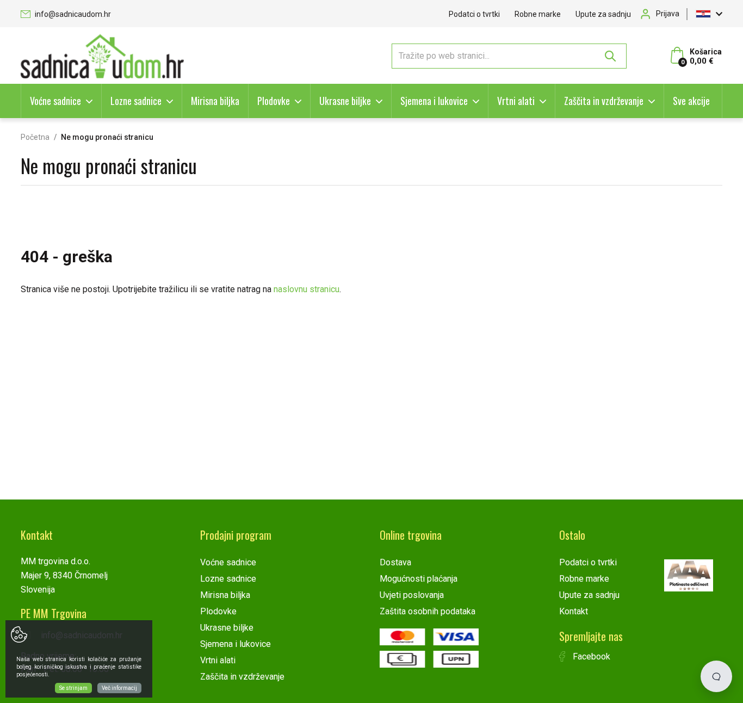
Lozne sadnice (136, 101)
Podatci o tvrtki (474, 14)
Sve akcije (691, 101)
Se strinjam (73, 688)
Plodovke (273, 101)
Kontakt (573, 611)
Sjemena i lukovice (434, 101)
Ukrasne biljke (345, 101)
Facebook (590, 656)
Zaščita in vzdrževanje (603, 101)
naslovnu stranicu (306, 289)
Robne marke (538, 14)
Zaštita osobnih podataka (427, 611)
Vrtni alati (516, 101)
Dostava (395, 562)
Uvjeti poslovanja (412, 595)
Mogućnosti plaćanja (418, 579)
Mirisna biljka (215, 101)
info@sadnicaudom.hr (72, 14)
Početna (35, 137)
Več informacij (119, 688)
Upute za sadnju (603, 14)
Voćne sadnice (55, 101)
